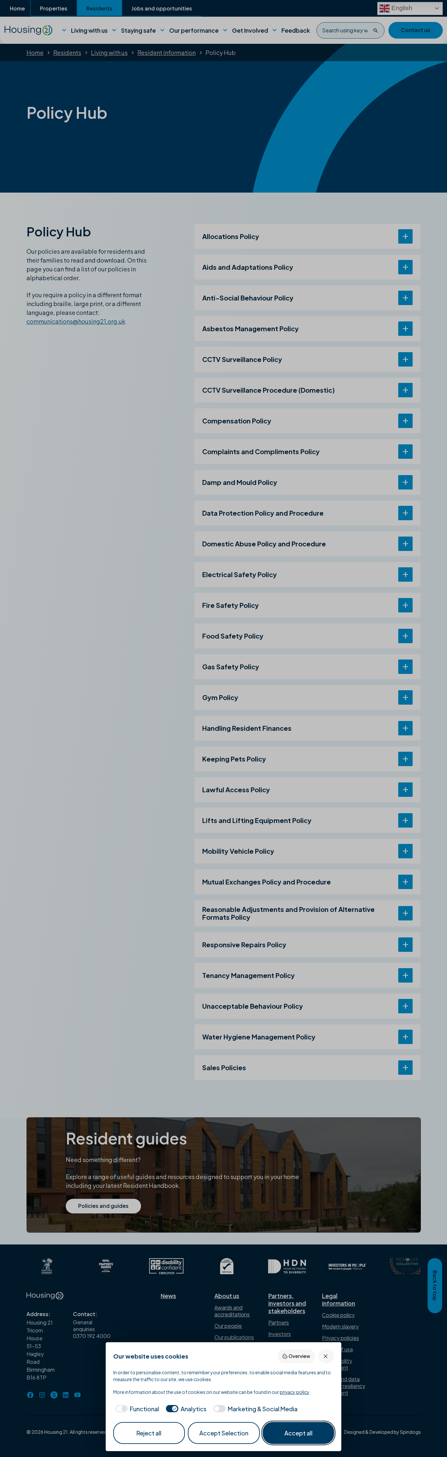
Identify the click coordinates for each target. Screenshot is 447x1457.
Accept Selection (223, 1433)
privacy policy (295, 1392)
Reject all (148, 1433)
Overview (299, 1356)
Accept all (298, 1433)
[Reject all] (326, 1356)
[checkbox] (136, 1408)
